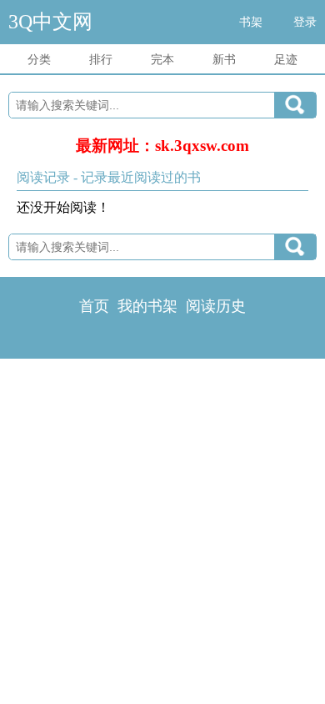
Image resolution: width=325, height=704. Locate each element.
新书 (224, 59)
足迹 (286, 59)
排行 (100, 59)
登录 (305, 22)
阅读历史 (216, 306)
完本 (162, 59)
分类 (39, 59)
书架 (250, 22)
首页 (94, 306)
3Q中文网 (50, 22)
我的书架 (148, 306)
